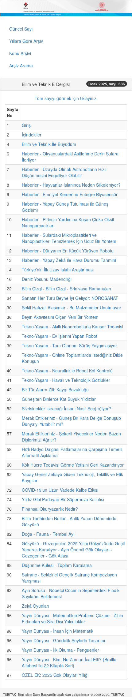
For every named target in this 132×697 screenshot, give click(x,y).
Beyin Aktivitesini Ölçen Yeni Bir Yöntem (60, 317)
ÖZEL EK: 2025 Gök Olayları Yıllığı (55, 675)
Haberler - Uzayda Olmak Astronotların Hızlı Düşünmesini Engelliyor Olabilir (64, 172)
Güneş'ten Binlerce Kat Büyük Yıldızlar (59, 399)
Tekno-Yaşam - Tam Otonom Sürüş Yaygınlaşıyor (69, 345)
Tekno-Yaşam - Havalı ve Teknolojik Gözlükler (66, 380)
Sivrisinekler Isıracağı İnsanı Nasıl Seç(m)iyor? (66, 408)
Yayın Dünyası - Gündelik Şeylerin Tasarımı (63, 640)
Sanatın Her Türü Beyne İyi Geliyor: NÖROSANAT (70, 298)
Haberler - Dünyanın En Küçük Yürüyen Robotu (68, 251)
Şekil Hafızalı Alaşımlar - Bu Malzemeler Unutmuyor (71, 307)
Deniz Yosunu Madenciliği (47, 279)
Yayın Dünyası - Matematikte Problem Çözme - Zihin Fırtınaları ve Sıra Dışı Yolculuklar (72, 618)
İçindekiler (31, 135)
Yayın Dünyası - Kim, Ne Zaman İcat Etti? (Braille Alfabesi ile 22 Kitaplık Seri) (69, 662)
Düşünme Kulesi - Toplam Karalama (57, 565)
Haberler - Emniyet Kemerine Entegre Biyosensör (70, 194)
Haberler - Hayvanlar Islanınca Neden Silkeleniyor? (71, 185)
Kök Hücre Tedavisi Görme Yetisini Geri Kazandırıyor (73, 465)
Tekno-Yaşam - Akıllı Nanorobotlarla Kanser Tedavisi (72, 326)
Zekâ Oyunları (35, 606)
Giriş (26, 125)
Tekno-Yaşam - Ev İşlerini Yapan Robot (59, 336)
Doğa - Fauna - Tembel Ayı (48, 534)
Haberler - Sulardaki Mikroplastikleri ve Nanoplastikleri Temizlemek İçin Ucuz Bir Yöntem (69, 238)
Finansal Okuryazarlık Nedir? (50, 509)
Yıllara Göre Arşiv (26, 41)
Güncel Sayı (21, 29)
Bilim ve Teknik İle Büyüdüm (49, 144)
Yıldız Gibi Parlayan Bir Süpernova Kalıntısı (63, 499)
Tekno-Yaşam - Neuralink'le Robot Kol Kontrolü (67, 370)
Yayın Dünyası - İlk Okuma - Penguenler (60, 650)
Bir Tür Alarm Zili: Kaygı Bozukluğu (55, 389)
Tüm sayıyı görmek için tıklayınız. (66, 98)
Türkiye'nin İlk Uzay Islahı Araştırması (58, 269)
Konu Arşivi (20, 53)
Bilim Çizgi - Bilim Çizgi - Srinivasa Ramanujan (66, 288)
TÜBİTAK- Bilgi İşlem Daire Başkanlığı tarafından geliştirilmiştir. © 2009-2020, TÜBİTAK (63, 694)
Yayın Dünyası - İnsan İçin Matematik (57, 631)
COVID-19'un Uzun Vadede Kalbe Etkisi (60, 490)
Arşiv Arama (21, 65)
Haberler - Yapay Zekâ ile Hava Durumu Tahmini (69, 260)
